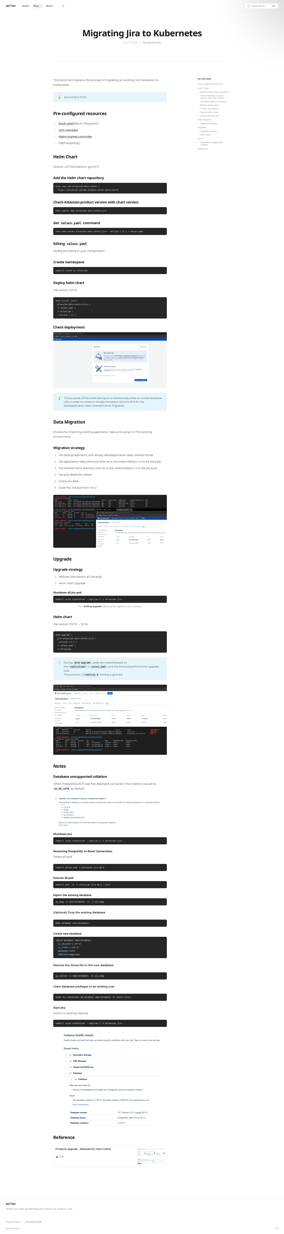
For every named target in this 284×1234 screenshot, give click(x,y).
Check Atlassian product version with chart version (212, 96)
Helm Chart (203, 88)
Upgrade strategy (208, 131)
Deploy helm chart (209, 112)
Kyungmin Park (152, 42)
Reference (203, 148)
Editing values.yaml (209, 105)
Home (25, 6)
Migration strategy (208, 123)
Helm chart (205, 134)
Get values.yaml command (213, 101)
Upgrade (202, 127)
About (49, 6)
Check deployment (209, 116)
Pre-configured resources (210, 84)
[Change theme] (63, 6)
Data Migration (205, 119)
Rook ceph (66, 123)
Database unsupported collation (211, 143)
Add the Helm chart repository (214, 92)
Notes (200, 138)
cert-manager (68, 130)
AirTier (11, 6)
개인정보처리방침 (33, 1222)
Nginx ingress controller (75, 136)
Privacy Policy (13, 1222)
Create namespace (209, 108)
